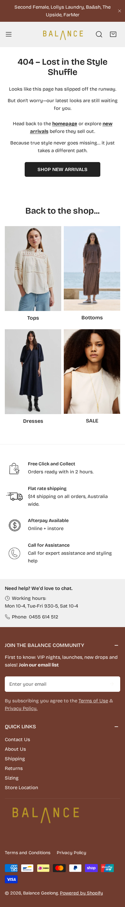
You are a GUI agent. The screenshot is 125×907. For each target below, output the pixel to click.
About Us (15, 749)
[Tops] (33, 268)
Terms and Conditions (27, 852)
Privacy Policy (71, 852)
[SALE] (92, 371)
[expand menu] (9, 34)
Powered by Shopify (81, 893)
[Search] (99, 34)
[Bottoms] (92, 268)
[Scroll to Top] (113, 873)
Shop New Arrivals (63, 169)
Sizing (12, 778)
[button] (113, 34)
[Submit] (112, 683)
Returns (14, 768)
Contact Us (17, 739)
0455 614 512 (43, 617)
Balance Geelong (40, 893)
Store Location (21, 787)
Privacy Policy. (21, 708)
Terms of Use (93, 701)
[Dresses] (33, 371)
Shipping (15, 759)
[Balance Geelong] (62, 34)
